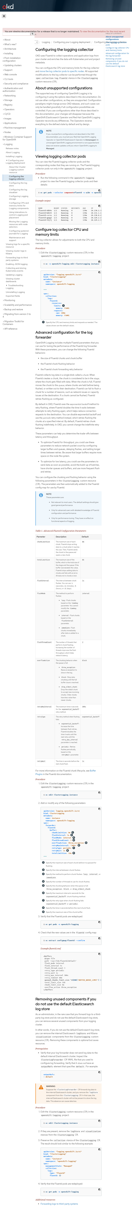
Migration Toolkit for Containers (13, 323)
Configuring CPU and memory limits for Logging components (19, 206)
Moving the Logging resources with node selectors (18, 224)
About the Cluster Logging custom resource (17, 170)
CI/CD (7, 114)
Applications (10, 123)
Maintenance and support (17, 239)
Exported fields (13, 296)
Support (8, 70)
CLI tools (8, 79)
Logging (46, 42)
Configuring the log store (18, 184)
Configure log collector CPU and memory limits (117, 49)
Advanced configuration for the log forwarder (117, 54)
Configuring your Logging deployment (71, 42)
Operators (9, 109)
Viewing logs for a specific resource (18, 245)
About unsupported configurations (114, 38)
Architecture (10, 48)
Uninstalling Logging (15, 292)
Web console (10, 74)
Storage (8, 100)
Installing (8, 53)
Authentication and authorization (13, 90)
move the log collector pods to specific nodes (62, 71)
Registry (8, 104)
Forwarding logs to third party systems (17, 259)
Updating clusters (13, 65)
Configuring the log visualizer (18, 191)
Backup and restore (13, 309)
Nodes (7, 132)
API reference (10, 328)
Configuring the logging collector (16, 177)
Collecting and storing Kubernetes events (16, 269)
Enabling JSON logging (16, 264)
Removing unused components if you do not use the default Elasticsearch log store (117, 62)
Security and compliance (16, 83)
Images (7, 118)
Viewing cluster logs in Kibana (16, 252)
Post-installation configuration (11, 59)
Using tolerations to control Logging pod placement (18, 215)
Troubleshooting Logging (14, 286)
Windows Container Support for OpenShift (17, 138)
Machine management (15, 127)
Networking (10, 95)
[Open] (4, 16)
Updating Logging (14, 274)
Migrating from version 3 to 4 (17, 315)
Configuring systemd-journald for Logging (19, 232)
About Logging (13, 152)
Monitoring (9, 300)
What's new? (10, 44)
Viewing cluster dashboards (13, 280)
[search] (33, 33)
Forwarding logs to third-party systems (59, 1203)
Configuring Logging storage (18, 197)
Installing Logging (14, 156)
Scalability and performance (18, 305)
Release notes (12, 148)
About (7, 39)
